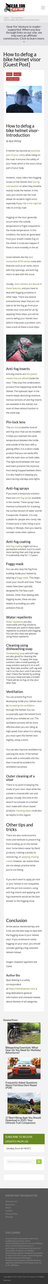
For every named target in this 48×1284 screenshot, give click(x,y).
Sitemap (9, 1217)
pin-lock (15, 427)
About (8, 1207)
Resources (10, 1204)
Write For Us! (11, 1201)
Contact (9, 1210)
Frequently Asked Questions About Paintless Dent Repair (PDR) (21, 1085)
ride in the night (30, 203)
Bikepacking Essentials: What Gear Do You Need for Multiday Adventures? (23, 1050)
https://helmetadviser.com (22, 988)
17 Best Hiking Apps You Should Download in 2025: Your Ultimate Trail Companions (23, 1120)
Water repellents (14, 621)
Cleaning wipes (23, 810)
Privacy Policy (11, 1214)
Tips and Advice (13, 79)
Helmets (17, 74)
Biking (9, 74)
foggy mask (22, 577)
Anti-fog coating (14, 546)
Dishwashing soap (15, 653)
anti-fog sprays (23, 497)
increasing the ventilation (22, 705)
